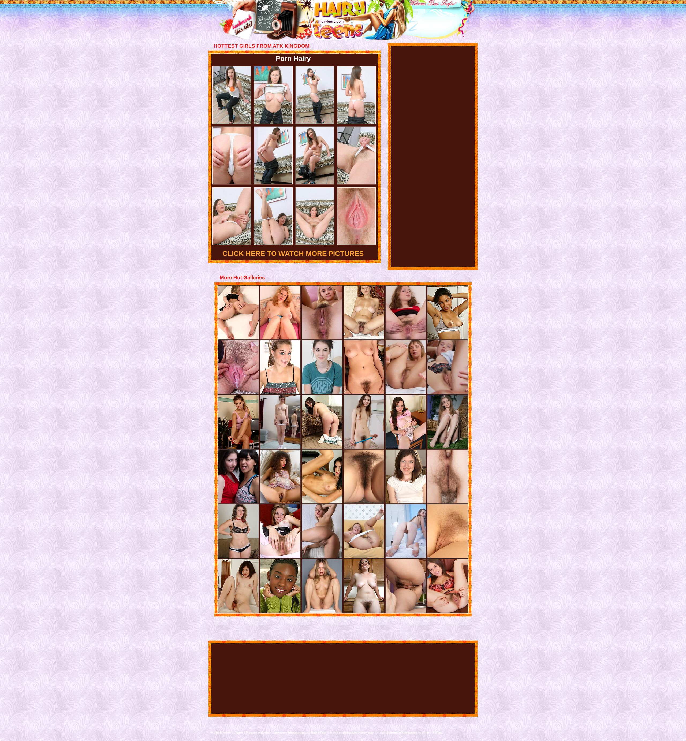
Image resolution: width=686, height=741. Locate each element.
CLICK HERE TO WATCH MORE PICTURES (293, 254)
